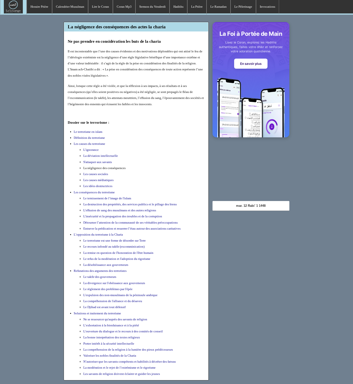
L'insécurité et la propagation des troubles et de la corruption (122, 216)
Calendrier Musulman (70, 6)
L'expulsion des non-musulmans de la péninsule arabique (120, 295)
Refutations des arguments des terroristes (100, 271)
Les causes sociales (95, 174)
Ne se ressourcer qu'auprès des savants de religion (115, 319)
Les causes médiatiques (98, 180)
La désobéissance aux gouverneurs (105, 265)
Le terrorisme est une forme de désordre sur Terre (114, 240)
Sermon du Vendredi (152, 6)
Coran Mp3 (124, 6)
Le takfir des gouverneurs (99, 277)
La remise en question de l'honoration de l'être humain (118, 253)
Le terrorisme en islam (88, 132)
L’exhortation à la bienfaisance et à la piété (111, 325)
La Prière (197, 6)
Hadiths (178, 6)
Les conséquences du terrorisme (94, 192)
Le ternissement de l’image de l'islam (107, 198)
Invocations (267, 6)
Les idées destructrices (97, 186)
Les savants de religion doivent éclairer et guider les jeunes (121, 374)
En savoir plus (251, 64)
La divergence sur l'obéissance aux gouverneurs (114, 283)
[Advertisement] (251, 171)
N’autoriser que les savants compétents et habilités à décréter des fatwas (129, 361)
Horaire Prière (39, 6)
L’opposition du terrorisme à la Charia (98, 234)
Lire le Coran (100, 6)
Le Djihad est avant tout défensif (104, 307)
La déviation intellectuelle (100, 156)
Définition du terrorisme (89, 138)
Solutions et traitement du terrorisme (97, 313)
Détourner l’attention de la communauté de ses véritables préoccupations (130, 222)
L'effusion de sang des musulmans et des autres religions (119, 210)
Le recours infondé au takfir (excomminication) (114, 246)
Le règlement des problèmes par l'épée (108, 289)
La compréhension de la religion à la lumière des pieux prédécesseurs (128, 349)
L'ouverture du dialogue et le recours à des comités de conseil (123, 331)
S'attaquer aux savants (97, 162)
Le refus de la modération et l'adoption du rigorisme (116, 259)
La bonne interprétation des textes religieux (111, 337)
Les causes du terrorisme (89, 144)
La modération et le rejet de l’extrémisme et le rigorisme (119, 367)
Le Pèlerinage (243, 6)
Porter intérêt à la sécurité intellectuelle (108, 343)
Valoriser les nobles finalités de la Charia (109, 355)
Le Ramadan (218, 6)
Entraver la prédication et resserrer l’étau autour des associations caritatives (132, 228)
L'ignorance (91, 150)
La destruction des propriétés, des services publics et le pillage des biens (130, 204)
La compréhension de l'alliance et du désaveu (112, 301)
